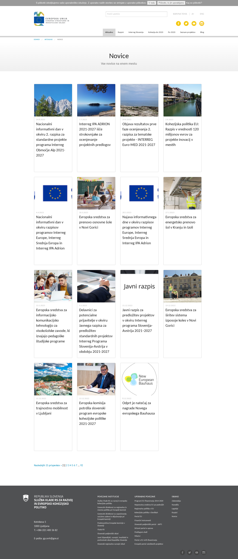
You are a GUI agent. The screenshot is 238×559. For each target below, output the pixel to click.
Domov (37, 39)
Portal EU (138, 517)
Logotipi (175, 509)
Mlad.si (137, 536)
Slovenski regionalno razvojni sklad (111, 544)
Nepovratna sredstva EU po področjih (149, 505)
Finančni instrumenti (143, 521)
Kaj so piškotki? (194, 2)
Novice (174, 517)
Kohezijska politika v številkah (146, 513)
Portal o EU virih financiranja (146, 540)
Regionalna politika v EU (144, 509)
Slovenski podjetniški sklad (107, 534)
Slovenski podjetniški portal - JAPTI (148, 524)
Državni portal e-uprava (144, 528)
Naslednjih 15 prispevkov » (48, 465)
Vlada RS (101, 530)
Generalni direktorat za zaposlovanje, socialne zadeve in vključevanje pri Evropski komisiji (112, 516)
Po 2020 (171, 32)
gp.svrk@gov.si (51, 538)
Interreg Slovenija (136, 32)
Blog (202, 32)
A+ (193, 14)
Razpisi (121, 32)
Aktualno (109, 32)
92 (81, 465)
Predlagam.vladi (141, 532)
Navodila (175, 505)
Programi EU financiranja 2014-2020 (149, 501)
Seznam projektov (187, 32)
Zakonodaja (176, 501)
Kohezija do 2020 (155, 32)
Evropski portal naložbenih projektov (149, 544)
